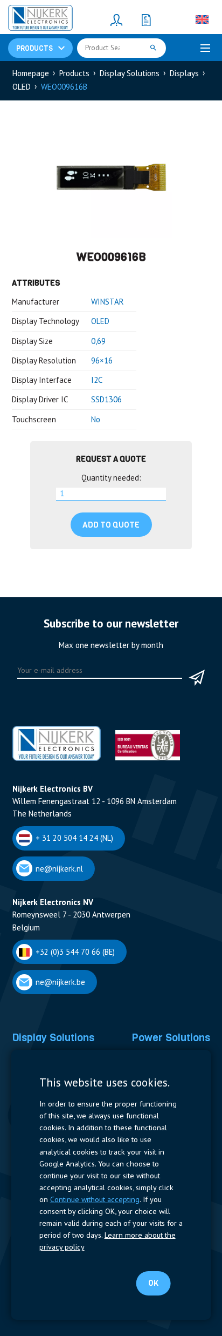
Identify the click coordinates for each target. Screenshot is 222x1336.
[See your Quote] (146, 19)
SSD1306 (106, 399)
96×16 (102, 360)
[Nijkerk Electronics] (40, 19)
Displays (184, 73)
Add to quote (111, 524)
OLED (21, 87)
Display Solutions (129, 73)
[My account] (116, 19)
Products (74, 73)
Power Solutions (170, 1037)
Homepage (30, 73)
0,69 (98, 341)
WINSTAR (107, 301)
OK (153, 1283)
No (95, 419)
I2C (96, 380)
